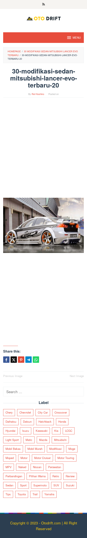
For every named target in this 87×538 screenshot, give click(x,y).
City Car (43, 412)
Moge (71, 449)
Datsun (27, 421)
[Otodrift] (43, 17)
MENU (77, 37)
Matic (29, 440)
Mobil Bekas (13, 449)
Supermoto (40, 485)
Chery (9, 412)
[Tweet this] (14, 359)
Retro (55, 476)
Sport (23, 485)
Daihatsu (10, 421)
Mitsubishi (60, 440)
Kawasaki (42, 431)
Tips (8, 494)
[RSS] (43, 4)
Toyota (22, 494)
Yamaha (49, 494)
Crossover (60, 412)
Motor (23, 458)
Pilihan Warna (37, 476)
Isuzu (25, 431)
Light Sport (12, 440)
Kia (56, 431)
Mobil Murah (34, 449)
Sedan (9, 485)
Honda (62, 421)
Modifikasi (55, 449)
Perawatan (54, 467)
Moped (9, 458)
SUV (56, 485)
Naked (22, 467)
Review (70, 476)
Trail (35, 494)
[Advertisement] (43, 149)
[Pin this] (21, 359)
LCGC (68, 431)
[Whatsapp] (36, 359)
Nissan (37, 467)
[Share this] (6, 359)
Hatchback (45, 421)
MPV (8, 467)
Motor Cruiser (42, 458)
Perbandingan (13, 476)
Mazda (43, 440)
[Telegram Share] (28, 359)
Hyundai (10, 431)
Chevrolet (25, 412)
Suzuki (70, 485)
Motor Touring (65, 458)
